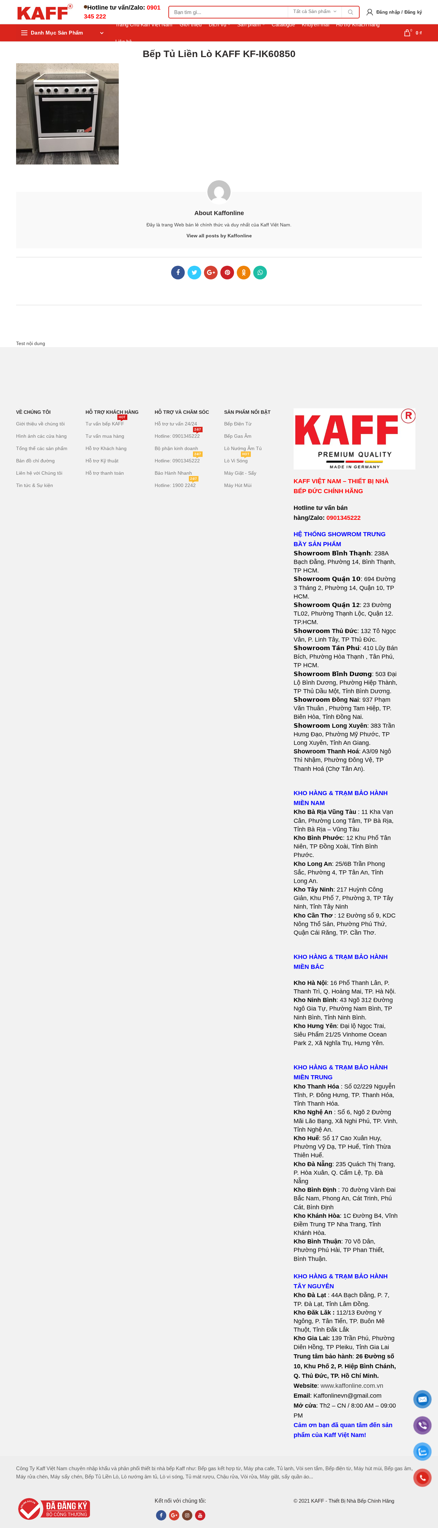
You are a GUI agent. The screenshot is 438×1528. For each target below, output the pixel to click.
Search (350, 12)
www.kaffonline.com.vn (352, 1385)
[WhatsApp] (260, 272)
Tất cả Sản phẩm (312, 11)
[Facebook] (178, 272)
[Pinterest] (227, 272)
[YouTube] (200, 1515)
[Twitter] (194, 272)
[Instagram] (187, 1515)
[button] (346, 873)
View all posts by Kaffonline (219, 235)
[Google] (211, 272)
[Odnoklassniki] (243, 272)
